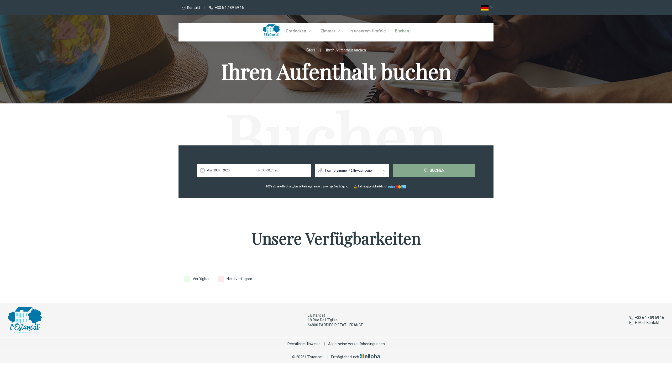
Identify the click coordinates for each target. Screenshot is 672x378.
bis (258, 170)
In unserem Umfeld (368, 31)
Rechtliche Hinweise (304, 344)
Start (310, 50)
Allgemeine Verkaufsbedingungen (356, 344)
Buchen (402, 31)
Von (209, 170)
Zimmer (329, 31)
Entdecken (296, 31)
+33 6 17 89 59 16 (649, 318)
